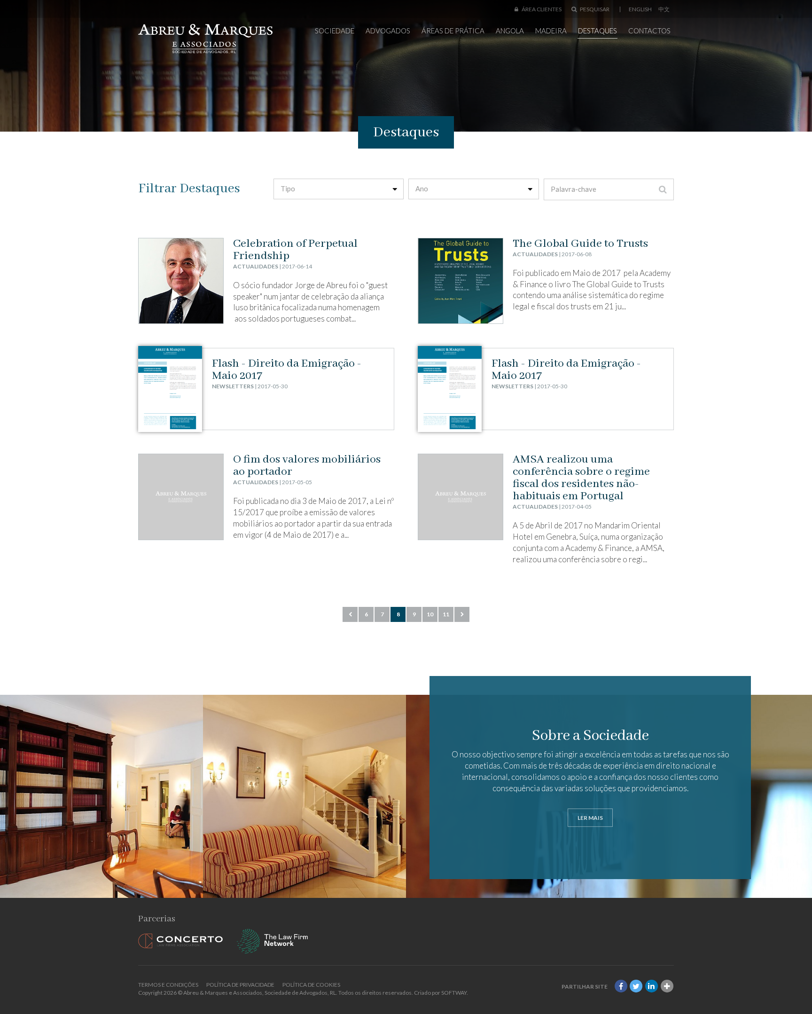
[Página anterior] (350, 614)
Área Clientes (541, 9)
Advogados (388, 30)
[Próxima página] (461, 614)
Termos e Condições (168, 984)
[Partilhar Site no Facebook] (620, 986)
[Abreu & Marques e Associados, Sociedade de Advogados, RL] (205, 39)
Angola (510, 30)
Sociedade (334, 30)
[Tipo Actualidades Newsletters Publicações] (338, 189)
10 (430, 614)
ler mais (590, 817)
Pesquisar (594, 9)
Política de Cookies (311, 984)
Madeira (551, 30)
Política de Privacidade (240, 984)
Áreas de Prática (453, 30)
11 (446, 614)
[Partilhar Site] (666, 986)
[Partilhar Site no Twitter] (636, 986)
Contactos (649, 30)
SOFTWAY (454, 992)
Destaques (597, 30)
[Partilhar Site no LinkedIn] (651, 986)
